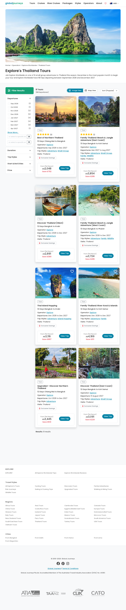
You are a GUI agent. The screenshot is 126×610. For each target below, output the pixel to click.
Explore (50, 145)
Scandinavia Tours (71, 518)
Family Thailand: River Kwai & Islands (99, 305)
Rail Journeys (10, 489)
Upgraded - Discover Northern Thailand (52, 387)
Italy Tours (9, 515)
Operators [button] (88, 3)
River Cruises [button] (53, 3)
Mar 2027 (14, 125)
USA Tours (98, 521)
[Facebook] (58, 564)
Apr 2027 (14, 128)
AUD (115, 3)
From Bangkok (11, 538)
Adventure (52, 151)
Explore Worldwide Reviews (75, 473)
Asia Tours (39, 505)
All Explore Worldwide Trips (45, 473)
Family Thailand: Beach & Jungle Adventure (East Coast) (96, 138)
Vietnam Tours (11, 525)
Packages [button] (67, 3)
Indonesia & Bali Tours (103, 512)
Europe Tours (99, 509)
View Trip (65, 168)
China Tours (10, 509)
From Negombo (11, 541)
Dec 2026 (14, 114)
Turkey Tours (69, 521)
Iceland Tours (40, 512)
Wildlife (90, 156)
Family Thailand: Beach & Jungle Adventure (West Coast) (96, 224)
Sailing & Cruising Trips (44, 489)
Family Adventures (101, 486)
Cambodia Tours (71, 505)
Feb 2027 (14, 121)
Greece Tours (10, 512)
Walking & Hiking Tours (103, 489)
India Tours (68, 512)
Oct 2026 (14, 107)
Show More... (13, 132)
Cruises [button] (41, 3)
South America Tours (102, 518)
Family (83, 156)
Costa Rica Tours (41, 509)
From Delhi (39, 538)
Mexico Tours (69, 515)
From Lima (98, 538)
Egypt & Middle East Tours (74, 509)
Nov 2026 (14, 111)
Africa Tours (10, 505)
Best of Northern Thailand (50, 137)
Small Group (63, 151)
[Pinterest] (63, 564)
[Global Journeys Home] (14, 3)
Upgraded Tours (71, 489)
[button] (72, 100)
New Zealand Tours (13, 518)
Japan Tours (40, 515)
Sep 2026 (14, 103)
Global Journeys (54, 568)
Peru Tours (39, 518)
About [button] (99, 3)
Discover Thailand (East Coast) (96, 386)
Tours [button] (32, 3)
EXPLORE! (9, 473)
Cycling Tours (40, 486)
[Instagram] (68, 564)
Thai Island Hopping (47, 305)
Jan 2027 (14, 118)
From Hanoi (69, 538)
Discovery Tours (70, 486)
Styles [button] (78, 3)
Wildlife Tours (10, 492)
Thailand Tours (41, 521)
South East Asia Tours (13, 521)
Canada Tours (99, 505)
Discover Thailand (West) (50, 223)
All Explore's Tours (12, 486)
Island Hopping (64, 318)
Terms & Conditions (70, 568)
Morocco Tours (100, 515)
